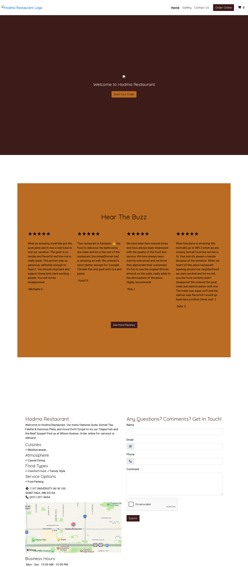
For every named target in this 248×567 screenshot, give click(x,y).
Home (175, 7)
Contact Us (201, 7)
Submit (133, 518)
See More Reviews (124, 325)
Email (130, 439)
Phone (130, 454)
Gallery (186, 7)
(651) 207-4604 (40, 497)
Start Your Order (124, 94)
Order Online (223, 7)
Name (130, 425)
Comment (133, 469)
